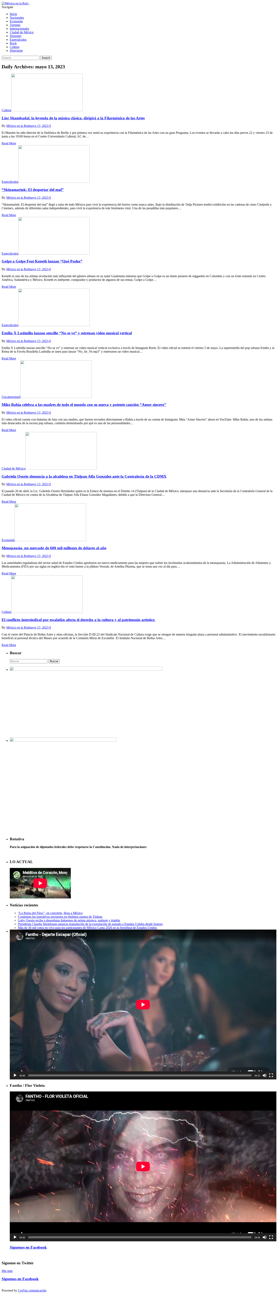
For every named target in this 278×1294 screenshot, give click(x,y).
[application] (143, 1004)
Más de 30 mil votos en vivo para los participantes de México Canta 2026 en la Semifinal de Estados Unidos (87, 927)
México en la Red (17, 126)
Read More (9, 143)
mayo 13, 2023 (38, 126)
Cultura (14, 47)
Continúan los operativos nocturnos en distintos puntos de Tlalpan (60, 916)
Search (46, 57)
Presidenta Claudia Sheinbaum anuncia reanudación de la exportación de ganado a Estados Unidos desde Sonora (90, 924)
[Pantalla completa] (271, 1075)
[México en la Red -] (16, 3)
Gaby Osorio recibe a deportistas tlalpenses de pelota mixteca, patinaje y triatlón (69, 920)
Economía (16, 21)
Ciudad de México (22, 32)
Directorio (16, 50)
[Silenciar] (265, 1075)
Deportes (15, 36)
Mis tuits (7, 1271)
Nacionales (17, 17)
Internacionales (19, 28)
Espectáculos (18, 39)
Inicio (13, 14)
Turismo (15, 25)
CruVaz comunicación (32, 1290)
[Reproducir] (15, 1075)
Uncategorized (11, 397)
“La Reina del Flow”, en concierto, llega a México (50, 913)
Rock (13, 43)
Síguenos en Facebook (28, 1247)
